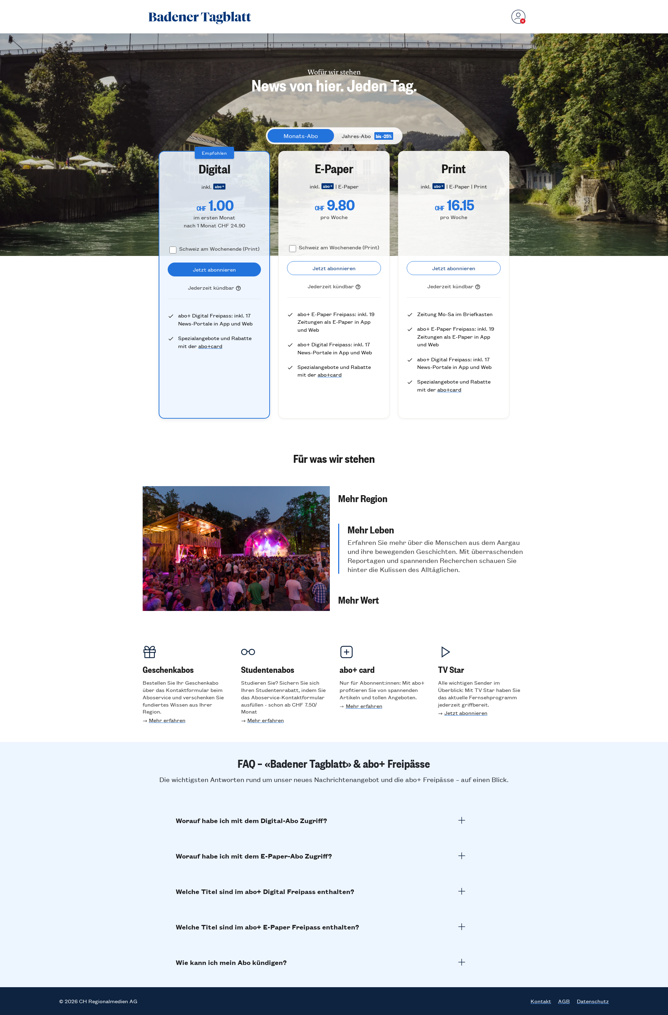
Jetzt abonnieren (465, 712)
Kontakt (541, 1001)
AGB (564, 1001)
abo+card (210, 345)
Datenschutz (593, 1001)
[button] (431, 498)
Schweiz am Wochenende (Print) (219, 248)
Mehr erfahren (167, 720)
